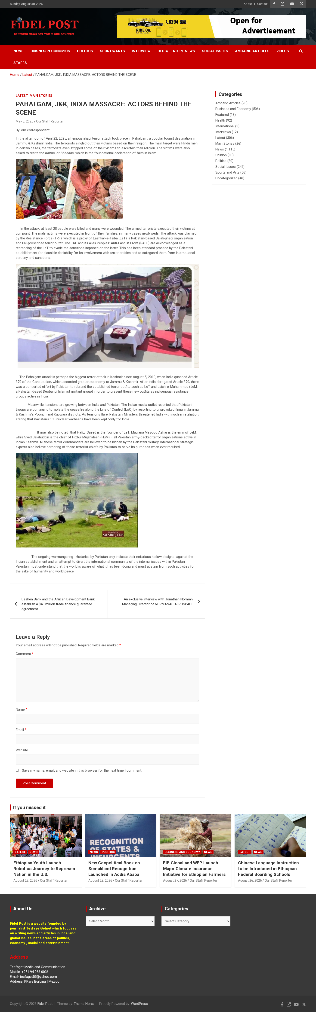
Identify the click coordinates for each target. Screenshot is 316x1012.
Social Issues (215, 51)
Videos (282, 51)
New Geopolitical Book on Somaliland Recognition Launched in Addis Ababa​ (114, 868)
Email (21, 730)
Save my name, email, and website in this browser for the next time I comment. (82, 770)
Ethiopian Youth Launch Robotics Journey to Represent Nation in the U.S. (45, 868)
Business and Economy (233, 109)
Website (22, 750)
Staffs (20, 63)
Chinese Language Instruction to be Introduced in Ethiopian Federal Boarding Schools (268, 868)
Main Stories (41, 96)
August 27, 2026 (175, 880)
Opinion (221, 155)
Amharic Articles (252, 51)
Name (21, 709)
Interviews (223, 132)
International (224, 126)
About (248, 4)
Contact (262, 4)
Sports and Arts (227, 172)
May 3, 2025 (24, 121)
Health (220, 120)
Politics (85, 51)
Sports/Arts (112, 51)
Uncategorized (226, 178)
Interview (141, 51)
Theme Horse (84, 1004)
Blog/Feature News (176, 51)
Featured (222, 115)
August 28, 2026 (100, 880)
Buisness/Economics (50, 51)
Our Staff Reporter (50, 121)
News (18, 51)
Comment (25, 654)
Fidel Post (45, 1004)
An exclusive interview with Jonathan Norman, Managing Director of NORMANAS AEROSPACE (157, 601)
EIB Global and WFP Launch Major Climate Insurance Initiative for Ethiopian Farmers (194, 868)
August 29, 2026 (25, 880)
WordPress (139, 1004)
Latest (22, 96)
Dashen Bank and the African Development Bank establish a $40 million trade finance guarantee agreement (58, 604)
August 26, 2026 (250, 880)
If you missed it (29, 807)
